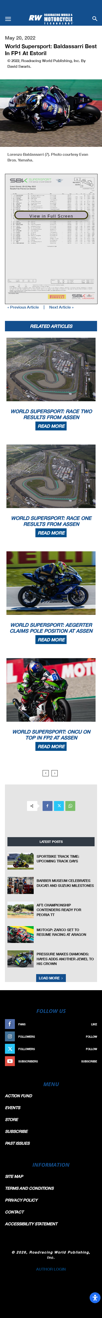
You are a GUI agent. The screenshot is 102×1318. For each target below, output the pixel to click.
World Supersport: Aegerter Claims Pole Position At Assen (51, 628)
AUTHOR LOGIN (51, 1269)
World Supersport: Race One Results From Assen (51, 521)
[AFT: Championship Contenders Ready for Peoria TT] (20, 909)
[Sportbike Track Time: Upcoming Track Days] (20, 861)
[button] (8, 19)
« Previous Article (23, 307)
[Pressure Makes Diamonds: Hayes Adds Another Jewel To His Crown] (20, 958)
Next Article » (61, 307)
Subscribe (89, 1061)
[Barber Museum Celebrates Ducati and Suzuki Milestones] (20, 885)
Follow (91, 1036)
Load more (49, 978)
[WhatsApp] (70, 806)
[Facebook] (47, 806)
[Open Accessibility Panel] (95, 1297)
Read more (51, 426)
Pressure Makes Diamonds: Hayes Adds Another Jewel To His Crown (65, 959)
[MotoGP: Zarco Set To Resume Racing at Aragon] (20, 934)
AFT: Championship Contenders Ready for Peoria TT (59, 910)
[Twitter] (59, 806)
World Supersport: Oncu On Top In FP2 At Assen (51, 734)
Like (94, 1024)
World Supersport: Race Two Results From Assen (51, 414)
